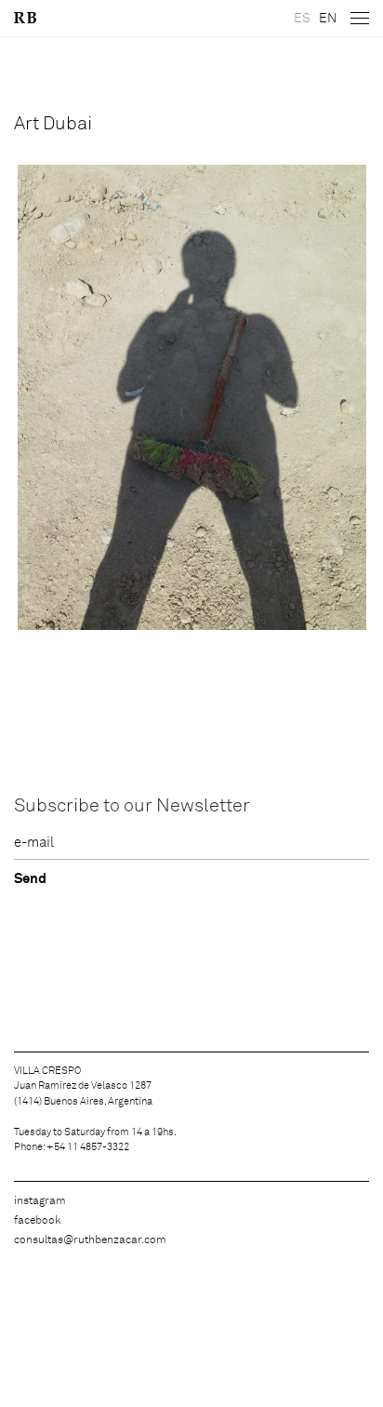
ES (302, 18)
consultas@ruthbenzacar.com (90, 1240)
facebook (37, 1220)
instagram (40, 1201)
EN (328, 18)
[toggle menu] (359, 18)
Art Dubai (53, 123)
